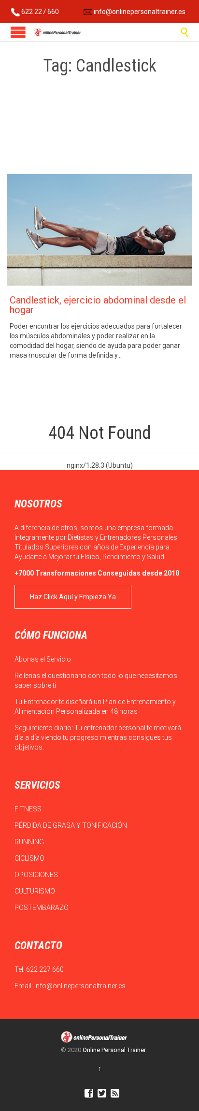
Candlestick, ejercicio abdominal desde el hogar (98, 305)
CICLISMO (30, 858)
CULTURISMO (35, 891)
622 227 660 (39, 11)
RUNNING (29, 842)
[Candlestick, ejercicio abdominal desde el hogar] (99, 230)
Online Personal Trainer (114, 1049)
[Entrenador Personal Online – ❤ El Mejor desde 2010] (58, 32)
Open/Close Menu (18, 32)
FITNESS (28, 809)
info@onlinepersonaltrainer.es (138, 11)
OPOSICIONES (36, 875)
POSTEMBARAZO (42, 907)
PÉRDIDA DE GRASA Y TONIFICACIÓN (71, 825)
